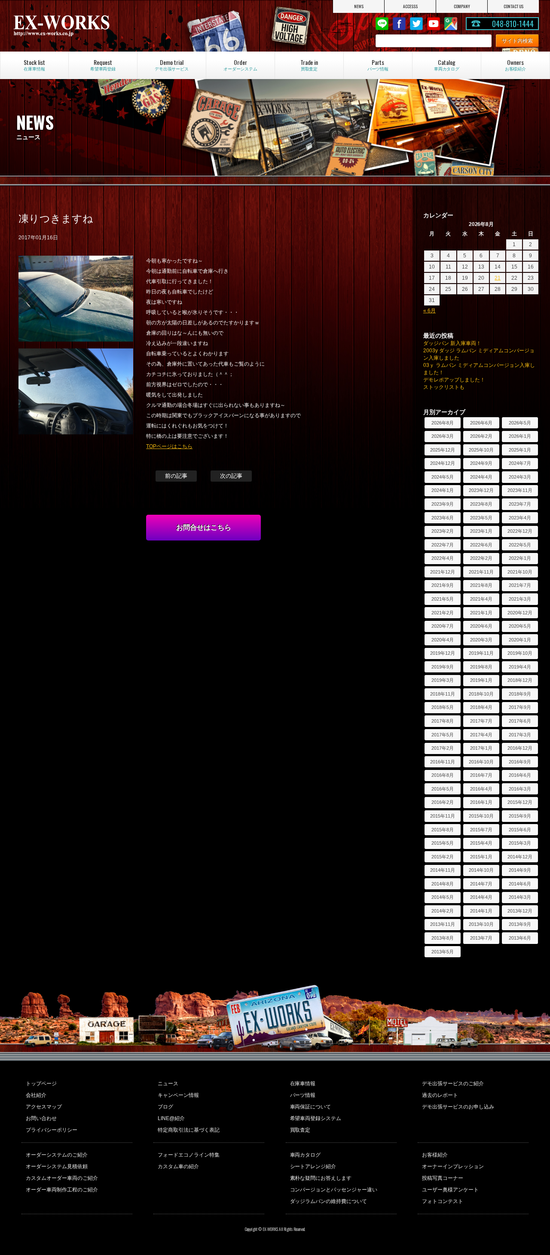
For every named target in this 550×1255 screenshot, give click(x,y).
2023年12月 (481, 490)
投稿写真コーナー (442, 1178)
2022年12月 (519, 531)
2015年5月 (442, 843)
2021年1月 (481, 612)
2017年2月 (442, 748)
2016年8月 (442, 775)
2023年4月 (520, 517)
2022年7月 (442, 544)
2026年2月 (481, 436)
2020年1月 (520, 639)
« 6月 (429, 311)
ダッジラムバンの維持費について (328, 1201)
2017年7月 (481, 721)
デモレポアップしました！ (454, 380)
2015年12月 (519, 802)
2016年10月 (481, 761)
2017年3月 (520, 734)
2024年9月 (481, 463)
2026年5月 (520, 422)
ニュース (168, 1084)
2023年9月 (442, 504)
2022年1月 (520, 558)
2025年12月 (442, 449)
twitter (416, 23)
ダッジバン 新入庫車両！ (452, 343)
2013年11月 (442, 924)
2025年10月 (481, 449)
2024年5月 (442, 476)
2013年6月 (520, 937)
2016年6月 (520, 775)
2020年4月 (442, 639)
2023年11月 (519, 490)
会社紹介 (36, 1095)
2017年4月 (481, 734)
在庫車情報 (303, 1084)
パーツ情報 (303, 1095)
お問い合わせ (41, 1118)
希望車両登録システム (316, 1118)
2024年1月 (442, 490)
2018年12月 (519, 680)
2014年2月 (442, 910)
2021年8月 (481, 585)
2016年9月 (520, 761)
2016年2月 (442, 802)
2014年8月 (442, 883)
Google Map (450, 23)
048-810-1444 (513, 23)
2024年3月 (520, 476)
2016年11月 (442, 761)
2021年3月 (520, 599)
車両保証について (310, 1107)
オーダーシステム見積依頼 (57, 1166)
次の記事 (231, 476)
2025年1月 (520, 449)
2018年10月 (481, 693)
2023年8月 (481, 504)
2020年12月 (519, 612)
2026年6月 (481, 422)
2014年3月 (520, 897)
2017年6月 (520, 721)
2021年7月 (520, 585)
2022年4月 (442, 558)
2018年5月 (442, 707)
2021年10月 (519, 571)
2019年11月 (481, 653)
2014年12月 (519, 856)
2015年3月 (520, 843)
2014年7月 (481, 883)
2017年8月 (442, 721)
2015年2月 (442, 856)
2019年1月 (481, 680)
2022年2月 (481, 558)
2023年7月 (520, 504)
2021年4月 (481, 599)
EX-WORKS (90, 26)
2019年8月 (481, 666)
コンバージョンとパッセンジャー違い (334, 1190)
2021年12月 (442, 571)
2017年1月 (481, 748)
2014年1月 (481, 910)
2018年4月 (481, 707)
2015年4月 (481, 843)
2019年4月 (520, 666)
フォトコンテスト (442, 1201)
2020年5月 (520, 626)
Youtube (433, 23)
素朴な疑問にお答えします (321, 1178)
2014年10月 (481, 870)
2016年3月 (520, 788)
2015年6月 (520, 829)
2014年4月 (481, 897)
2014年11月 (442, 870)
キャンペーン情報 (178, 1095)
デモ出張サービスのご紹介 (453, 1084)
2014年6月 (520, 883)
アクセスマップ (44, 1107)
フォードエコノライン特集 (189, 1155)
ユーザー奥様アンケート (450, 1190)
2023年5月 (481, 517)
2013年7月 (481, 937)
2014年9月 (520, 870)
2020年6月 (481, 626)
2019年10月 (519, 653)
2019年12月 (442, 653)
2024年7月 (520, 463)
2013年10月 (481, 924)
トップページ (41, 1084)
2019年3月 (442, 680)
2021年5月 (442, 599)
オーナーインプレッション (453, 1166)
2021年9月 (442, 585)
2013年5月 (442, 951)
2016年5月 (442, 788)
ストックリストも (443, 387)
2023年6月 (442, 517)
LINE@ (382, 23)
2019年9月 (442, 666)
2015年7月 (481, 829)
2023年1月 (481, 531)
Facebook (399, 23)
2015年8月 (442, 829)
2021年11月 (481, 571)
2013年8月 (442, 937)
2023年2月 (442, 531)
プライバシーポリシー (51, 1130)
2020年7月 (442, 626)
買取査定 (300, 1130)
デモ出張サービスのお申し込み (458, 1107)
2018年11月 (442, 693)
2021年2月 (442, 612)
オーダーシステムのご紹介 (57, 1155)
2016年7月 (481, 775)
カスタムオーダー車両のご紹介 (62, 1178)
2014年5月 (442, 897)
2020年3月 (481, 639)
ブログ (165, 1107)
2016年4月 (481, 788)
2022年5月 (520, 544)
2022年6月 (481, 544)
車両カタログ (305, 1155)
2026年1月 (520, 436)
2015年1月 (481, 856)
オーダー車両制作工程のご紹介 (62, 1190)
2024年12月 (442, 463)
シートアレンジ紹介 (313, 1166)
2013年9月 (520, 924)
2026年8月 (442, 422)
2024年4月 (481, 476)
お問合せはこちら (203, 527)
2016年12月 (519, 748)
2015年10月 (481, 815)
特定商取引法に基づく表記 (189, 1130)
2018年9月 (520, 693)
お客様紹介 (435, 1155)
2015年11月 (442, 815)
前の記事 (176, 476)
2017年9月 (520, 707)
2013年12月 (519, 910)
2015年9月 (520, 815)
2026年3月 (442, 436)
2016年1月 (481, 802)
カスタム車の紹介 (178, 1166)
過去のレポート (440, 1095)
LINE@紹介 (171, 1118)
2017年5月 (442, 734)
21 (498, 278)
